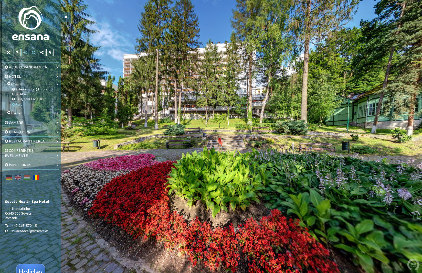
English (17, 177)
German (8, 177)
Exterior (16, 84)
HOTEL (14, 76)
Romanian (36, 177)
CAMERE (15, 122)
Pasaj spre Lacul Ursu (30, 99)
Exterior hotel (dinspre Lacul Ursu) (30, 91)
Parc (18, 104)
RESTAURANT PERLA (26, 141)
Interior (16, 112)
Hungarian (27, 177)
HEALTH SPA (19, 132)
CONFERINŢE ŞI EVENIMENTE (19, 153)
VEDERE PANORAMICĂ (27, 67)
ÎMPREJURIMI (19, 165)
